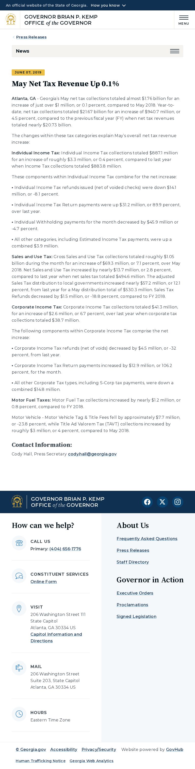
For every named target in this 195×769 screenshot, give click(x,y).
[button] (174, 51)
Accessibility (63, 749)
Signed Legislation (136, 616)
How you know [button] (105, 5)
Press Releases (31, 37)
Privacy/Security (99, 749)
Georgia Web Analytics (92, 761)
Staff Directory (133, 562)
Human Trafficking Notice (41, 761)
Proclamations (132, 604)
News (22, 51)
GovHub (174, 749)
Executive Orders (135, 593)
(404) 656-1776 (65, 548)
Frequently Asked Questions (147, 538)
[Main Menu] (181, 19)
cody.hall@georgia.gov (92, 454)
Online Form (43, 581)
